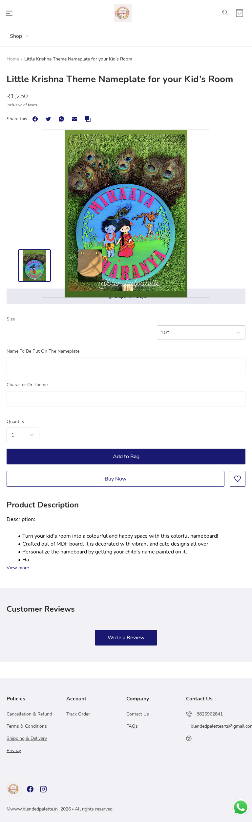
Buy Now (115, 478)
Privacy (14, 750)
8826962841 (210, 714)
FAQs (132, 726)
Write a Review (126, 637)
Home (13, 59)
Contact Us (137, 714)
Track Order (78, 714)
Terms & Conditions (27, 726)
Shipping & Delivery (27, 738)
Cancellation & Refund (29, 714)
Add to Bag (126, 456)
